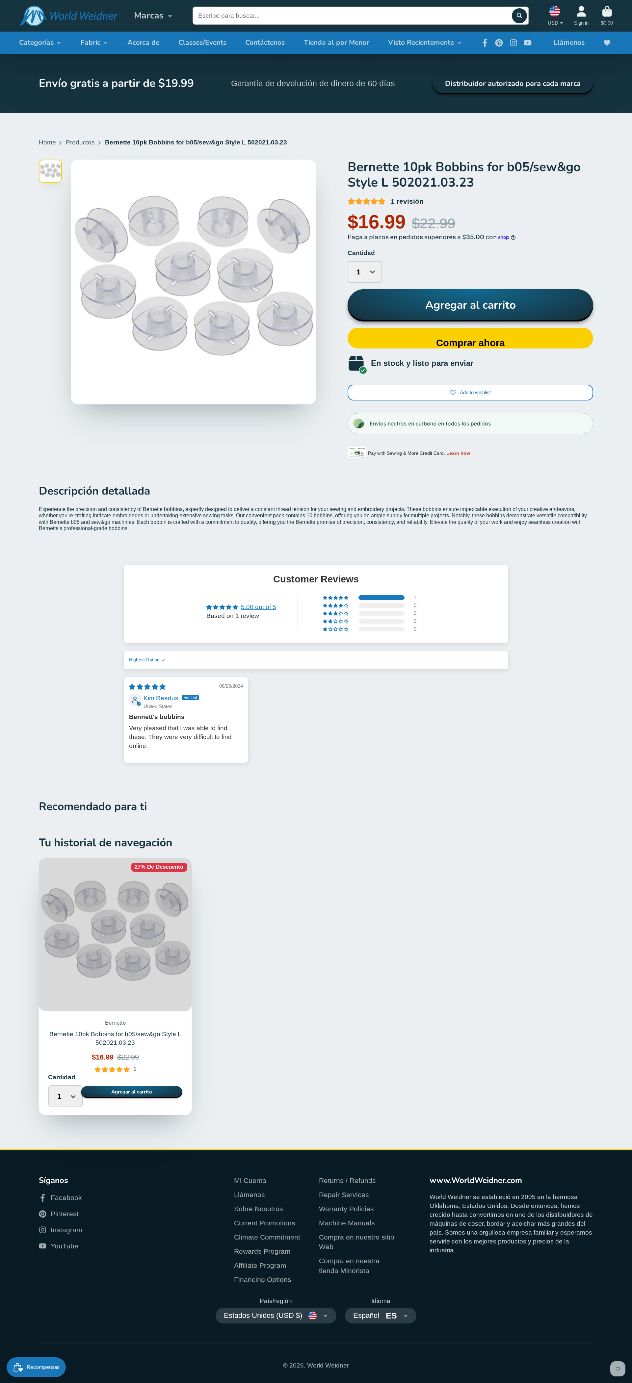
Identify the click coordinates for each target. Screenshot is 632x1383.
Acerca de (143, 42)
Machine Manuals (347, 1223)
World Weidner (328, 1365)
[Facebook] (485, 43)
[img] (147, 686)
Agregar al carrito (470, 305)
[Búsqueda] (519, 15)
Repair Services (344, 1194)
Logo (68, 16)
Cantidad (361, 252)
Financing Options (262, 1279)
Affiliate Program (260, 1265)
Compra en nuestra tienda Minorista (349, 1265)
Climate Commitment (267, 1237)
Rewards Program (262, 1251)
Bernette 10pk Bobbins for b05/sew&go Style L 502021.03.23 (115, 986)
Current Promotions (264, 1223)
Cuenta (581, 16)
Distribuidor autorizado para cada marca (513, 84)
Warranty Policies (346, 1209)
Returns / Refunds (347, 1180)
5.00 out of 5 (258, 606)
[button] (336, 597)
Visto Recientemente (421, 42)
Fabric (90, 42)
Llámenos (569, 42)
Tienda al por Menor (336, 42)
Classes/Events (202, 42)
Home (47, 142)
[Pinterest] (499, 43)
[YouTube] (528, 43)
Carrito (607, 16)
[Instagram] (513, 43)
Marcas (149, 15)
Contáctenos (265, 42)
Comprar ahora (470, 343)
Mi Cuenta (250, 1180)
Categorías (36, 42)
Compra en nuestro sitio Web (356, 1242)
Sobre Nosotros (258, 1209)
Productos (80, 142)
